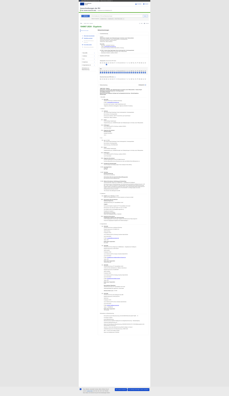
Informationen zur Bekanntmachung (85, 69)
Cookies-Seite (90, 390)
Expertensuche (110, 18)
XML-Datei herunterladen (89, 35)
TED (81, 23)
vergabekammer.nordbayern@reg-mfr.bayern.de (116, 257)
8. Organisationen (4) (86, 65)
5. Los (83, 59)
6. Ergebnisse (85, 62)
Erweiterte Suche (103, 18)
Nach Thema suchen (119, 18)
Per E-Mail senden (88, 44)
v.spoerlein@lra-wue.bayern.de (110, 46)
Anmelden (139, 3)
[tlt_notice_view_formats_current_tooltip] (145, 85)
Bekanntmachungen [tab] (84, 30)
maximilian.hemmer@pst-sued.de (113, 278)
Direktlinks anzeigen (88, 38)
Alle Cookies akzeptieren (121, 389)
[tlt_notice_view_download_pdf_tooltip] (100, 72)
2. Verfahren (84, 55)
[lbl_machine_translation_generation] (115, 77)
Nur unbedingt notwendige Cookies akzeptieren (138, 389)
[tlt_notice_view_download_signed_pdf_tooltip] (106, 64)
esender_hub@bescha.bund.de (113, 305)
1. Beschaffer (84, 52)
